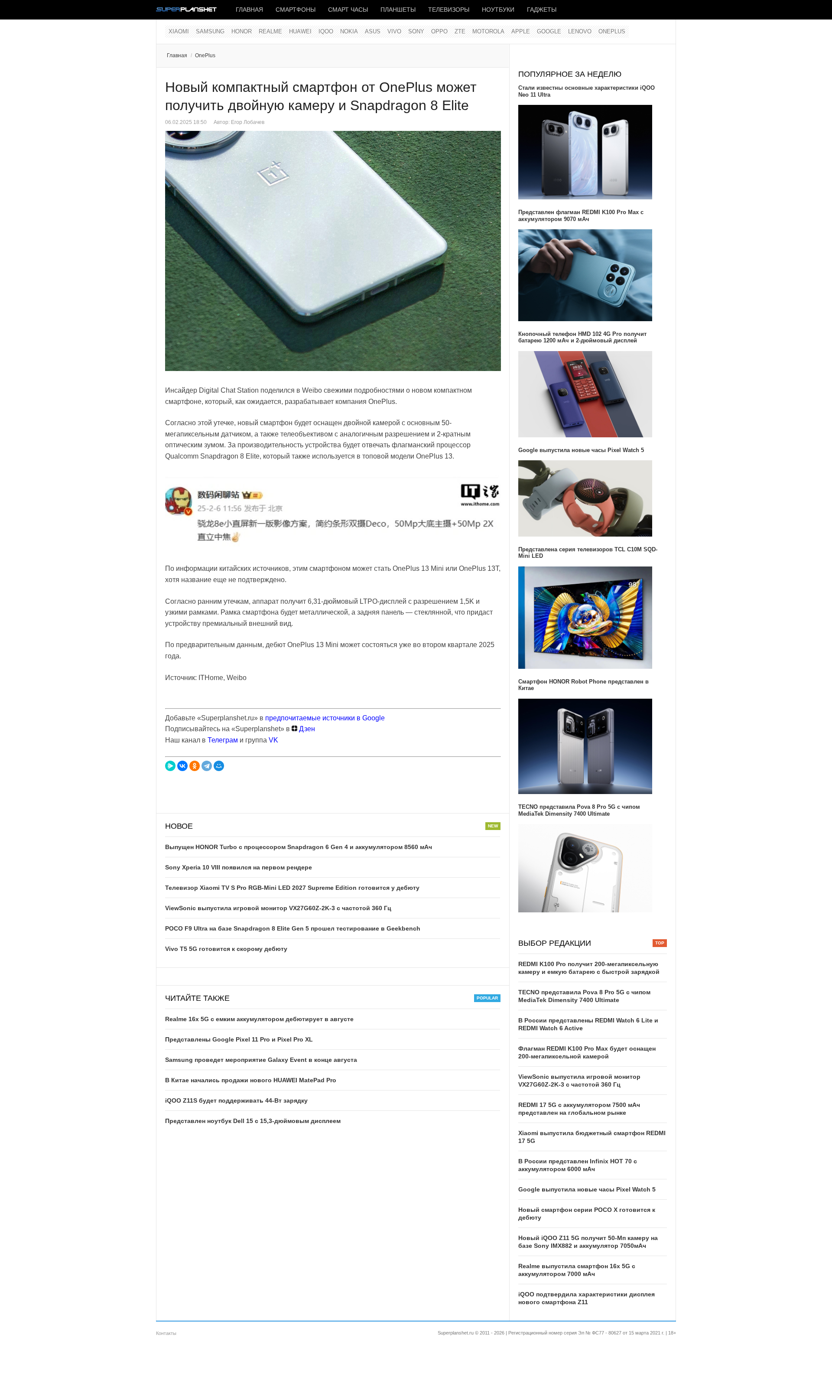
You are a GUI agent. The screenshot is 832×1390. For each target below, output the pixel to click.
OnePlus (611, 31)
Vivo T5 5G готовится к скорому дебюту (226, 948)
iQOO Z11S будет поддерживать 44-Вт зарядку (236, 1100)
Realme (270, 31)
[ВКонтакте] (182, 766)
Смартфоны (295, 9)
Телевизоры (448, 9)
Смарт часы (348, 9)
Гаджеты (541, 9)
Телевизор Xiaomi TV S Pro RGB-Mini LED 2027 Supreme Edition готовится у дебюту (292, 887)
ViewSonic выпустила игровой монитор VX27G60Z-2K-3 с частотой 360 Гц (278, 908)
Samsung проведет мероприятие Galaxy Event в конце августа (261, 1059)
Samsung (210, 31)
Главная (249, 9)
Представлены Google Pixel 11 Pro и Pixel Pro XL (239, 1039)
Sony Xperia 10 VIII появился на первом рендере (238, 867)
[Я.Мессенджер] (170, 766)
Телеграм (223, 740)
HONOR (241, 31)
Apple (520, 31)
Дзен (306, 728)
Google (549, 31)
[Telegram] (207, 766)
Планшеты (398, 9)
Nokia (349, 31)
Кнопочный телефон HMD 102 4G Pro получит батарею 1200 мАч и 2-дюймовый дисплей (582, 337)
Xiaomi (179, 31)
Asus (372, 31)
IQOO (325, 31)
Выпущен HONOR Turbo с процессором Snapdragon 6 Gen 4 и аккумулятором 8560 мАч (298, 846)
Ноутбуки (498, 9)
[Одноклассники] (194, 766)
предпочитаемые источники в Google (325, 718)
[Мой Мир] (219, 766)
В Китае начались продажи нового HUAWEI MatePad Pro (250, 1080)
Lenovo (580, 31)
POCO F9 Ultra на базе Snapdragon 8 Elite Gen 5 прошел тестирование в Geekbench (292, 928)
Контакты (166, 1333)
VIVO (394, 31)
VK (273, 740)
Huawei (300, 31)
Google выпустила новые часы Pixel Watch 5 (581, 450)
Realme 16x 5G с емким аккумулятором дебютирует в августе (259, 1019)
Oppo (439, 31)
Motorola (488, 31)
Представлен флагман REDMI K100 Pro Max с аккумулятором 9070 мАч (581, 215)
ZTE (460, 31)
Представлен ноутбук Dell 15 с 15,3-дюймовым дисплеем (253, 1120)
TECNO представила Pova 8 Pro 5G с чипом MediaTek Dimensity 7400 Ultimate (579, 810)
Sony (416, 31)
